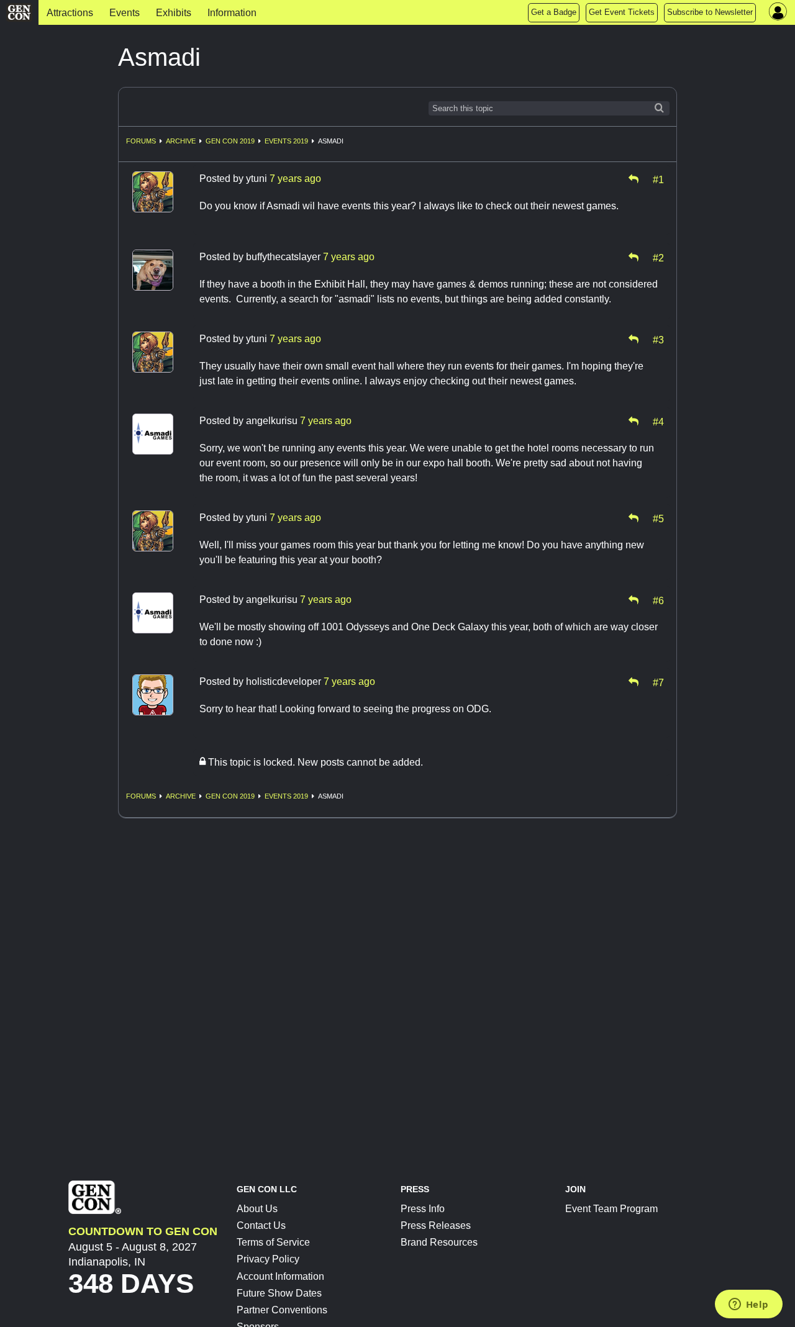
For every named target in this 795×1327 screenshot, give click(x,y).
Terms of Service (273, 1242)
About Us (257, 1208)
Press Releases (436, 1225)
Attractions (70, 12)
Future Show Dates (279, 1293)
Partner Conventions (282, 1310)
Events (124, 12)
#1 (658, 179)
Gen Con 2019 (230, 141)
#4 (658, 421)
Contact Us (261, 1225)
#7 (658, 682)
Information (232, 12)
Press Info (423, 1208)
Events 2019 (286, 141)
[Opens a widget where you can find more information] (748, 1305)
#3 (658, 339)
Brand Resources (439, 1242)
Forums (141, 141)
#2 (658, 257)
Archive (181, 141)
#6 (658, 600)
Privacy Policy (268, 1259)
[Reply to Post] (633, 179)
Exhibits (173, 12)
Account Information (280, 1276)
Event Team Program (611, 1208)
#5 (658, 518)
